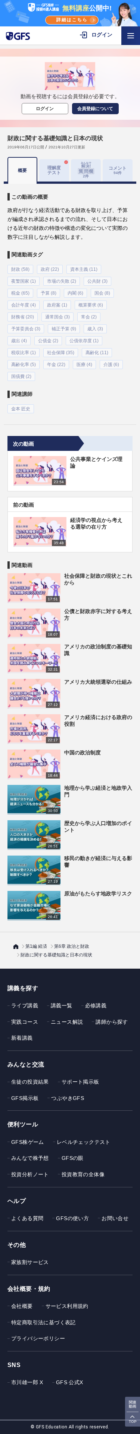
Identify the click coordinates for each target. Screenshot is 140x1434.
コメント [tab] (118, 170)
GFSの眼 (73, 1158)
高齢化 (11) (96, 352)
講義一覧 (61, 1005)
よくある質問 (27, 1218)
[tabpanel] (70, 298)
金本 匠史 (20, 408)
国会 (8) (102, 293)
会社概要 (22, 1306)
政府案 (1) (57, 305)
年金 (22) (56, 364)
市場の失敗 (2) (61, 281)
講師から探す (112, 1022)
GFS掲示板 (24, 1098)
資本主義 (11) (83, 269)
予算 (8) (48, 293)
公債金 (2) (48, 340)
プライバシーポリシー (38, 1338)
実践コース (24, 1022)
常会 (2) (89, 317)
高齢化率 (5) (23, 364)
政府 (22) (50, 269)
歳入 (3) (95, 328)
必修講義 (96, 1005)
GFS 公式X (69, 1382)
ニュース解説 (67, 1022)
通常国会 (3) (57, 317)
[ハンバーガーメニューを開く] (130, 35)
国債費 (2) (21, 376)
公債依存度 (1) (84, 340)
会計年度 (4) (23, 305)
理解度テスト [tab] (54, 170)
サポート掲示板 (80, 1082)
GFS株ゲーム (27, 1142)
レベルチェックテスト (84, 1142)
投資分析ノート (30, 1174)
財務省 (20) (22, 317)
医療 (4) (84, 364)
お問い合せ (115, 1218)
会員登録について (95, 108)
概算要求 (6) (90, 305)
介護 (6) (111, 364)
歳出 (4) (19, 340)
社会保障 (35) (60, 352)
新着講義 (22, 1038)
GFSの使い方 (72, 1218)
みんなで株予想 (30, 1158)
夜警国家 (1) (23, 281)
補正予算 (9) (64, 328)
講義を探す (22, 988)
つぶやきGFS (67, 1098)
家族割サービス (30, 1262)
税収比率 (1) (23, 352)
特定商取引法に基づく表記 (43, 1322)
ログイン (45, 108)
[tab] (86, 170)
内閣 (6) (75, 293)
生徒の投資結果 (30, 1082)
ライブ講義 (24, 1005)
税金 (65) (20, 293)
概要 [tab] (22, 170)
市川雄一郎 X (27, 1382)
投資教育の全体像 (83, 1174)
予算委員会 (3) (25, 328)
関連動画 (132, 1404)
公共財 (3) (97, 281)
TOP (133, 1421)
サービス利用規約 (67, 1306)
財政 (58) (20, 269)
